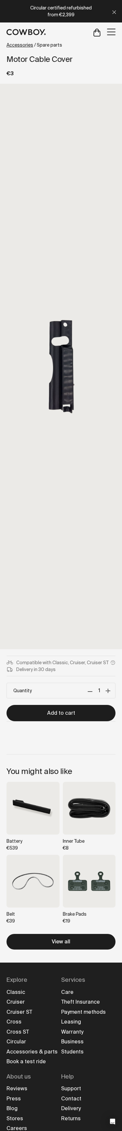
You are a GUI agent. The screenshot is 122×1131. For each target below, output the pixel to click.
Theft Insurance (80, 1001)
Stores (15, 1118)
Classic (16, 992)
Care (67, 992)
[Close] (114, 11)
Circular (16, 1041)
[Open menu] (111, 32)
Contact (71, 1098)
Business (72, 1041)
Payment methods (83, 1012)
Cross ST (18, 1031)
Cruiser (16, 1001)
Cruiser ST (19, 1012)
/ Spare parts (34, 45)
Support (71, 1088)
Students (72, 1051)
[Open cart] (97, 32)
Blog (12, 1108)
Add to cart (61, 712)
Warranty (72, 1031)
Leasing (71, 1021)
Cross (14, 1021)
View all (61, 941)
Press (14, 1098)
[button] (112, 1121)
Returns (71, 1118)
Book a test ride (26, 1061)
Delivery (71, 1108)
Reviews (17, 1088)
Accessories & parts (32, 1051)
